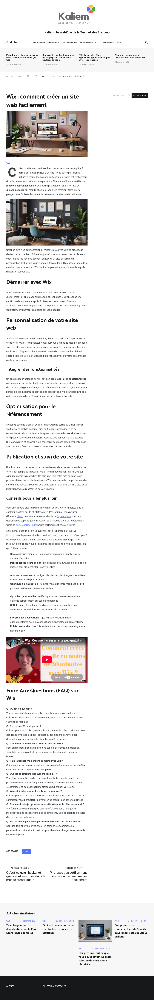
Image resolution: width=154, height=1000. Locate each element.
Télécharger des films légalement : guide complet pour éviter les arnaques (95, 57)
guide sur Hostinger (26, 525)
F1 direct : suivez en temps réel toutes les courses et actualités (58, 929)
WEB (119, 42)
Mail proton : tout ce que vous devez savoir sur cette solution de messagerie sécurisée (95, 959)
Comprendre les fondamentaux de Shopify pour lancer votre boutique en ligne (58, 57)
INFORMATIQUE (69, 42)
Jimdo (20, 516)
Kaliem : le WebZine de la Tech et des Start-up (77, 32)
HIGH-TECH (53, 42)
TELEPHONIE (108, 42)
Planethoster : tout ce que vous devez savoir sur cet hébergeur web (22, 57)
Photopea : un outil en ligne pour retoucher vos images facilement (69, 874)
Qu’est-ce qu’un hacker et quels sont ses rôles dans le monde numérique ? (25, 874)
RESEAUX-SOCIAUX (89, 42)
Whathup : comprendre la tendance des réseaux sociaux (130, 56)
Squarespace (64, 516)
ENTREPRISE (39, 42)
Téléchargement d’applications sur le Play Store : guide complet (21, 929)
